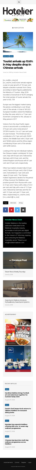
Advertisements (8, 462)
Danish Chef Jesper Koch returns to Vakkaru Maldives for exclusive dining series (18, 410)
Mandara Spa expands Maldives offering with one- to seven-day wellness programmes (16, 426)
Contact (17, 462)
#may (21, 203)
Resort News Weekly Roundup (15, 272)
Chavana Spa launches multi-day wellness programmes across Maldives (16, 442)
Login (29, 462)
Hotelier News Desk (20, 72)
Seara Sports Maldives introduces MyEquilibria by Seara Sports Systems (17, 301)
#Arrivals (13, 203)
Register (23, 462)
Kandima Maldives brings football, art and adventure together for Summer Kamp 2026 (17, 395)
